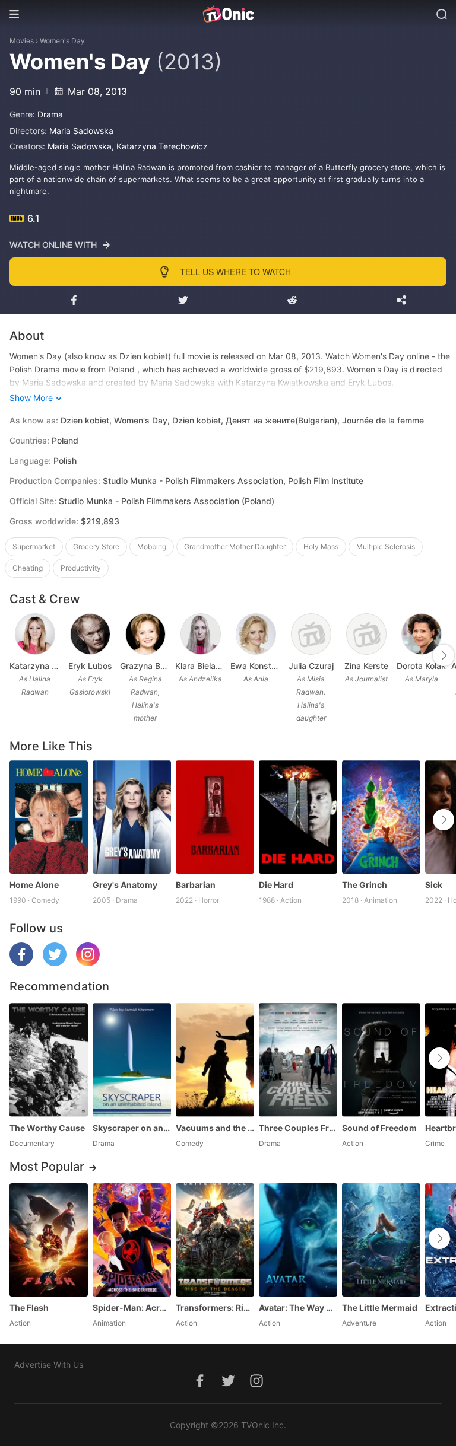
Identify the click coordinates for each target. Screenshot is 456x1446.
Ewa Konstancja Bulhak (255, 666)
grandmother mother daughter (235, 546)
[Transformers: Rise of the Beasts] (215, 1240)
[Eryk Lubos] (90, 634)
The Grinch (364, 885)
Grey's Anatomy (125, 885)
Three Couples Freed (298, 1128)
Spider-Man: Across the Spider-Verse (132, 1307)
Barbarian (196, 885)
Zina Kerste (366, 666)
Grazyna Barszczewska (145, 666)
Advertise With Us (48, 1364)
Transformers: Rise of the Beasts (215, 1307)
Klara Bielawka (200, 666)
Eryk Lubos (90, 666)
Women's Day (62, 40)
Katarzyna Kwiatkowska (35, 666)
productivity (81, 567)
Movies (22, 40)
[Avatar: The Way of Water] (298, 1240)
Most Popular (47, 1167)
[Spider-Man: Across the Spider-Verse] (132, 1240)
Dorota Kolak (421, 666)
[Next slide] (443, 655)
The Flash (29, 1307)
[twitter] (54, 963)
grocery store (96, 546)
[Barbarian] (215, 817)
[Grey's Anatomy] (132, 817)
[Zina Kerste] (366, 634)
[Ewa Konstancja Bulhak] (256, 634)
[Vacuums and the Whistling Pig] (215, 1059)
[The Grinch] (381, 817)
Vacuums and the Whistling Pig (215, 1128)
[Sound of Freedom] (381, 1059)
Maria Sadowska (81, 131)
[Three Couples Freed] (298, 1059)
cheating (27, 567)
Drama (50, 114)
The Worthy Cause (47, 1128)
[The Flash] (49, 1240)
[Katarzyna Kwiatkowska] (35, 634)
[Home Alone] (49, 817)
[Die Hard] (298, 817)
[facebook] (21, 963)
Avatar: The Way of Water (298, 1307)
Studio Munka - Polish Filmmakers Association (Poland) (166, 501)
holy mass (320, 546)
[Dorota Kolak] (421, 634)
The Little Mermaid (379, 1307)
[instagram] (88, 963)
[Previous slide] (17, 655)
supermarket (33, 546)
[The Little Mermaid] (381, 1240)
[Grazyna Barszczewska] (145, 634)
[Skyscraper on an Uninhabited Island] (132, 1059)
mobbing (151, 546)
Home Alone (34, 885)
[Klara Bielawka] (200, 634)
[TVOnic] (228, 14)
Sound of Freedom (379, 1128)
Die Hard (276, 885)
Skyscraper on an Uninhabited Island (132, 1128)
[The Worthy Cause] (49, 1059)
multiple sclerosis (385, 546)
